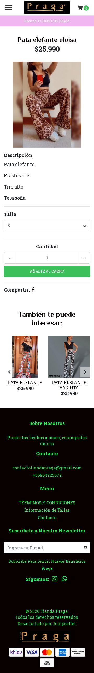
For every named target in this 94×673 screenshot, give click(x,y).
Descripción (18, 155)
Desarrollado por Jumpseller (46, 623)
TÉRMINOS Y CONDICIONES (47, 502)
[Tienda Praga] (47, 8)
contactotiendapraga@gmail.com (47, 467)
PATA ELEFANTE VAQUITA (69, 385)
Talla (10, 214)
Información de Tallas (47, 510)
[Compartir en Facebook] (33, 290)
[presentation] (9, 372)
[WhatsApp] (64, 580)
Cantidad (47, 246)
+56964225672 (47, 475)
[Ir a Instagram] (54, 580)
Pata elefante (25, 382)
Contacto (47, 517)
